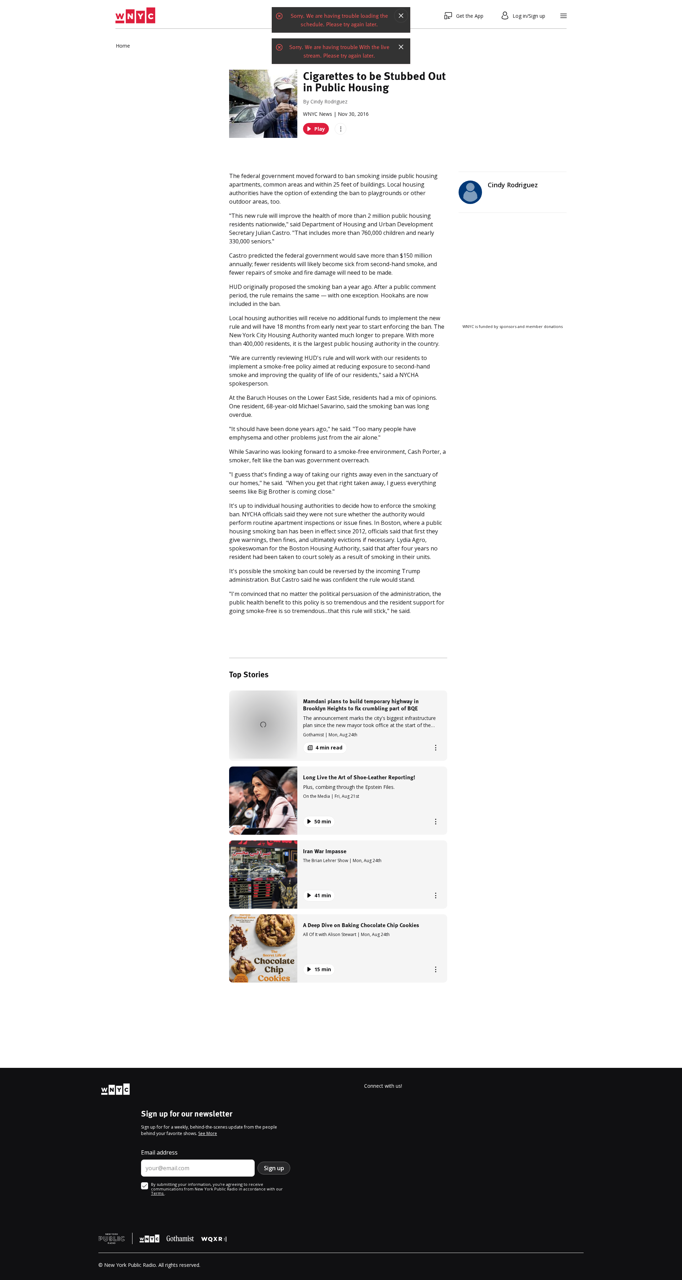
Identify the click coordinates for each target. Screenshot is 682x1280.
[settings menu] (563, 16)
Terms (157, 1193)
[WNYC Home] (135, 15)
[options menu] (340, 129)
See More (207, 1133)
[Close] (401, 16)
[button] (338, 725)
